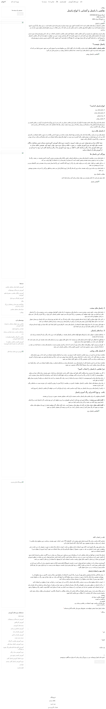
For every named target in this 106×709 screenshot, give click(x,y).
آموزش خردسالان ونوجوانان (16, 290)
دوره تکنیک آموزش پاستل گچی (15, 658)
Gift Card (21, 616)
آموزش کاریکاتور (19, 622)
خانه (33, 676)
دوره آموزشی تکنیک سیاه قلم (15, 644)
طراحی (21, 664)
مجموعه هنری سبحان (94, 691)
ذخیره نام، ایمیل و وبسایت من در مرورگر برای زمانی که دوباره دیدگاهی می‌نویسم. (82, 657)
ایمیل (103, 639)
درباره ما (31, 689)
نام (103, 632)
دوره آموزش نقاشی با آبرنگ (16, 641)
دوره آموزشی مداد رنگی (17, 652)
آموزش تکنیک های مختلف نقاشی (15, 287)
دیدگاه (103, 612)
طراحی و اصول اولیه (18, 328)
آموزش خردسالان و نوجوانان (16, 619)
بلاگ (22, 301)
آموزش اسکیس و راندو (17, 628)
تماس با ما (31, 685)
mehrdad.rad (93, 15)
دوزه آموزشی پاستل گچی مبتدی (15, 661)
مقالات (103, 8)
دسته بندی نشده (19, 638)
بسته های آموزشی (18, 625)
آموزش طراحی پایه (18, 631)
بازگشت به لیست (100, 599)
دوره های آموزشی (58, 143)
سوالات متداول (30, 682)
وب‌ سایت (102, 647)
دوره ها (32, 679)
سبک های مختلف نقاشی (17, 309)
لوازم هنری (70, 565)
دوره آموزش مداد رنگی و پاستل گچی (54, 147)
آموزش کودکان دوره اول (17, 298)
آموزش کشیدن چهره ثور (17, 655)
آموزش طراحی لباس (18, 635)
